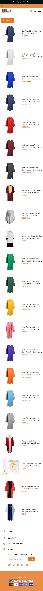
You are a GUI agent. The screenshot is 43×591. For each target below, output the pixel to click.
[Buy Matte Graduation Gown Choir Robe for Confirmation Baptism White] (10, 57)
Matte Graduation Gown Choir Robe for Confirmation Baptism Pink (32, 329)
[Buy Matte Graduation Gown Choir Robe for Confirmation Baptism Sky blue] (10, 398)
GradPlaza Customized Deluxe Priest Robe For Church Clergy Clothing (30, 511)
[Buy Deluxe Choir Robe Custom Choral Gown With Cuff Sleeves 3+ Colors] (10, 193)
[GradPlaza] (7, 11)
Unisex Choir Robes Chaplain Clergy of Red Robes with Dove (30, 443)
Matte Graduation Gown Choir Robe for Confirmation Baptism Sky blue (32, 397)
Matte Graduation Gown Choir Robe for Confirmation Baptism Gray (32, 420)
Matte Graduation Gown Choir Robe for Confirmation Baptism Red (32, 124)
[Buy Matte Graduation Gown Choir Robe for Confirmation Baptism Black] (10, 170)
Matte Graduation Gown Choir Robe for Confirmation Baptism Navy (32, 101)
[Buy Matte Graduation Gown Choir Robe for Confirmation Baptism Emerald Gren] (10, 262)
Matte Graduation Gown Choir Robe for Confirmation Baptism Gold (32, 306)
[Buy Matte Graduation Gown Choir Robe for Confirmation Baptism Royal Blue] (10, 79)
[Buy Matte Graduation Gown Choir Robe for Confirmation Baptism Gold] (10, 307)
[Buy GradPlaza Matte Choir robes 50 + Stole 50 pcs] (10, 34)
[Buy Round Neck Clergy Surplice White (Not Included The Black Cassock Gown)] (10, 239)
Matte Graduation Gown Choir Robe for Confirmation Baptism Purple (32, 352)
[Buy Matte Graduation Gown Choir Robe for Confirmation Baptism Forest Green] (10, 284)
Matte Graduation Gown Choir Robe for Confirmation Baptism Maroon (32, 147)
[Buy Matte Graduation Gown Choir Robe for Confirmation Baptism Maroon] (10, 148)
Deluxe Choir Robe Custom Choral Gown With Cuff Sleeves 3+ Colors (31, 193)
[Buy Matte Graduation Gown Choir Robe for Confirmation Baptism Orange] (10, 375)
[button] (2, 6)
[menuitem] (26, 11)
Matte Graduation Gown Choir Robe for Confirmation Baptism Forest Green (32, 284)
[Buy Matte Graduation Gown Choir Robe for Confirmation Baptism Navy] (10, 102)
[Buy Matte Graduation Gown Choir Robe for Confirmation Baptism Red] (10, 125)
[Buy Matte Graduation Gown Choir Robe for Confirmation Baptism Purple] (10, 353)
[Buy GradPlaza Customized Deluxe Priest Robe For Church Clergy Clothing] (10, 512)
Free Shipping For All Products (21, 2)
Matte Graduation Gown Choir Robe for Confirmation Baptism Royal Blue (32, 79)
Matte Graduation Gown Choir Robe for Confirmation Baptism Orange (32, 375)
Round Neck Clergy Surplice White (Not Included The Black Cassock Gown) (32, 238)
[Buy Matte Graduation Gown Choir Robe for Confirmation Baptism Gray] (10, 421)
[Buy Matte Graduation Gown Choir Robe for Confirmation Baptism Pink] (10, 330)
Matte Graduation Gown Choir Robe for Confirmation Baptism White (32, 56)
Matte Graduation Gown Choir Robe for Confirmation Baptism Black (32, 170)
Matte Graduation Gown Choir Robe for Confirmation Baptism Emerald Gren (32, 261)
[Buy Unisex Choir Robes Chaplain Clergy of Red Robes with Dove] (10, 444)
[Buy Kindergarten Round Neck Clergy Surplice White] (10, 216)
